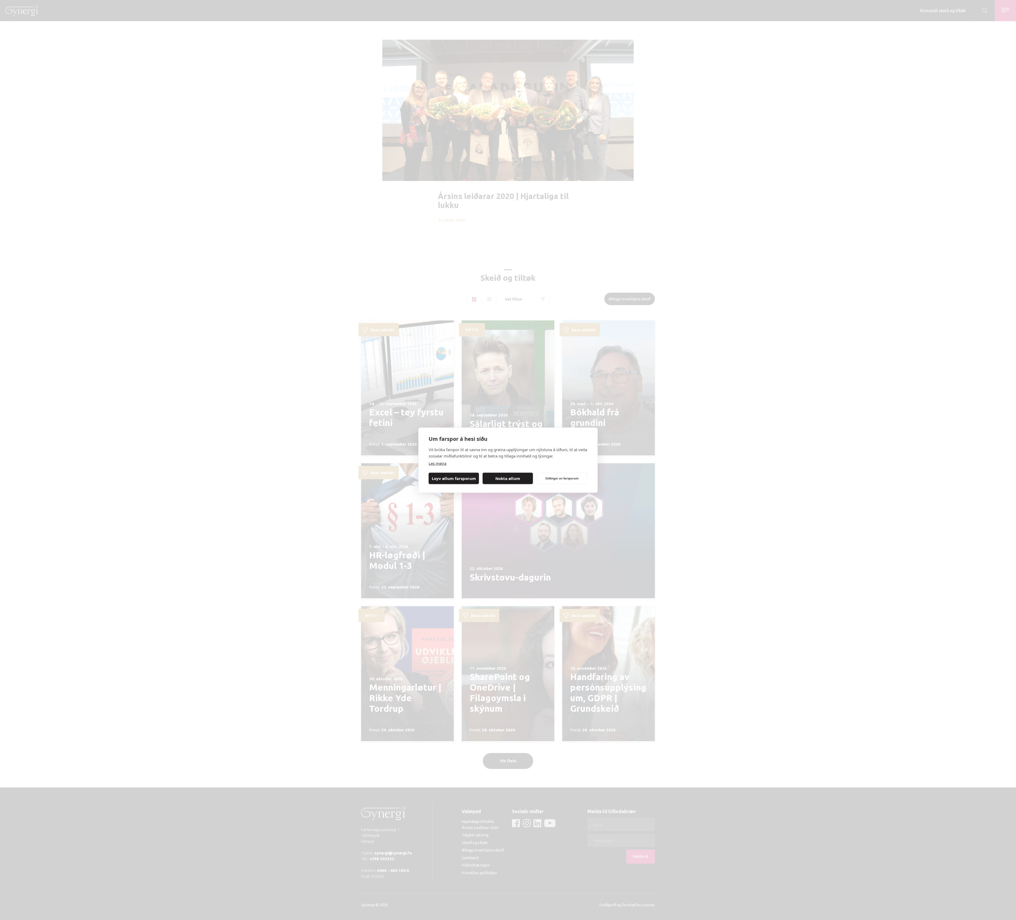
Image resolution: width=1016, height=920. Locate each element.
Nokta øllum (507, 478)
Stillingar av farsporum (562, 478)
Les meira (437, 463)
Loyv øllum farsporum (454, 478)
